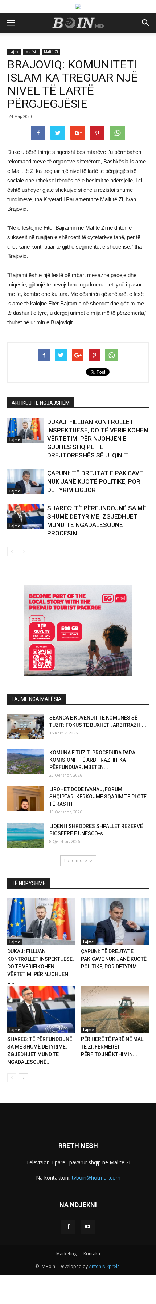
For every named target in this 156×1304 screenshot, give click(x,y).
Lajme (14, 51)
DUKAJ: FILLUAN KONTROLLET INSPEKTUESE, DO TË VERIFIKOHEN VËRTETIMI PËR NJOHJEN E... (40, 966)
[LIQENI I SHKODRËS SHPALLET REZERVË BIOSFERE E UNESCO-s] (25, 835)
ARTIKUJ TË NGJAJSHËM (41, 403)
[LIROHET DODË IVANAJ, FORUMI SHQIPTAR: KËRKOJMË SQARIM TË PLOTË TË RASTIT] (25, 798)
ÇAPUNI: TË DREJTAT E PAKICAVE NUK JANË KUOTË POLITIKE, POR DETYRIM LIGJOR (95, 481)
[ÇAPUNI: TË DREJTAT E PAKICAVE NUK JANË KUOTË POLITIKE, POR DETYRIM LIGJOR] (25, 481)
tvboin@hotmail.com (96, 1177)
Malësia (31, 51)
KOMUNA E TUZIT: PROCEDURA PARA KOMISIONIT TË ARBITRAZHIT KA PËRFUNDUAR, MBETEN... (92, 760)
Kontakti (91, 1254)
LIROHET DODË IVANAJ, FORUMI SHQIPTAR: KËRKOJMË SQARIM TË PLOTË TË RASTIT (98, 796)
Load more (75, 860)
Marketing (66, 1254)
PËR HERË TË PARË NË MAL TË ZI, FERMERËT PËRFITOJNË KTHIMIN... (112, 1046)
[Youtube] (88, 1227)
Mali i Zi (51, 51)
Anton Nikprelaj (105, 1266)
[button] (146, 23)
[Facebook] (68, 1227)
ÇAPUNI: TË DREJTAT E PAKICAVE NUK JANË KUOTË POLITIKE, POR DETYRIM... (114, 959)
